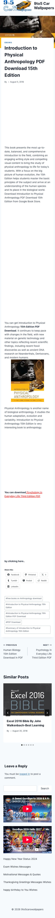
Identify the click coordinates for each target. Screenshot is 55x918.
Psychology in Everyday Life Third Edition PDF (42, 651)
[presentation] (27, 699)
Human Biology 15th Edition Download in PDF (13, 651)
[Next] (47, 712)
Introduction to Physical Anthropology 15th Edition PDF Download (26, 614)
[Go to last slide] (8, 712)
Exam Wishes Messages (17, 866)
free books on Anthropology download (23, 598)
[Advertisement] (27, 115)
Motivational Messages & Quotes (22, 874)
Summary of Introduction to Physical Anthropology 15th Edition (23, 629)
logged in (24, 774)
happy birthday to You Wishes (20, 889)
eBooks (8, 42)
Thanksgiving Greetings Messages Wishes (27, 882)
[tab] (22, 745)
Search (45, 788)
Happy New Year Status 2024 (20, 858)
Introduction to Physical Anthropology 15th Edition (26, 606)
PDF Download (13, 622)
